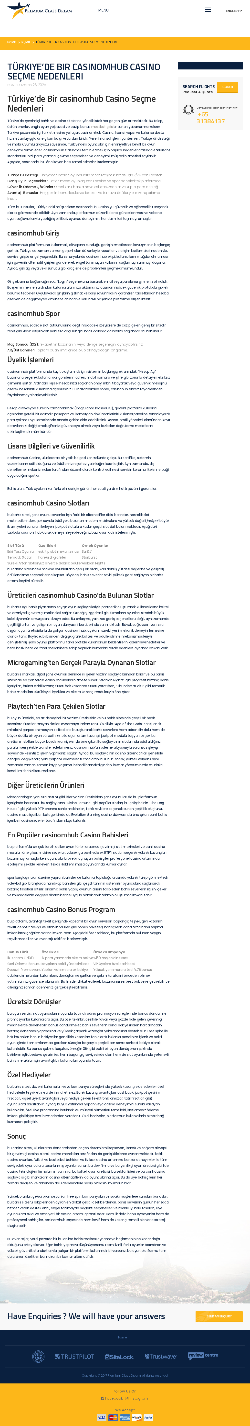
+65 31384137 (211, 117)
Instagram (139, 1398)
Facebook (114, 1398)
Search (227, 86)
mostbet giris (102, 126)
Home (122, 1337)
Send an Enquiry (219, 1316)
